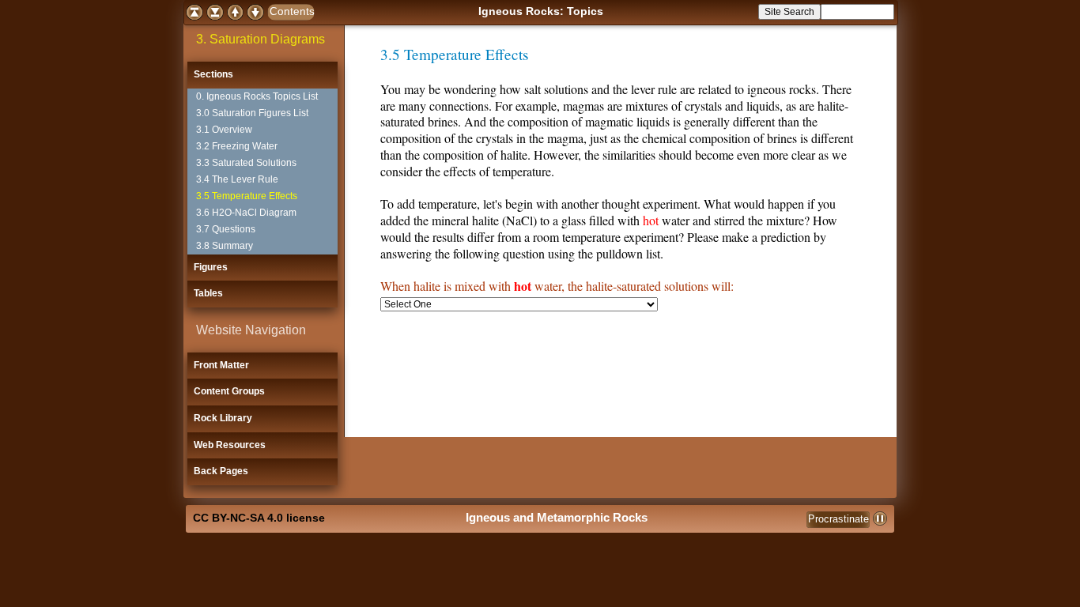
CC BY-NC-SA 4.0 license (259, 517)
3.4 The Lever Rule (237, 179)
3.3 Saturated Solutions (246, 162)
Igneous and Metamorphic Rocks (557, 517)
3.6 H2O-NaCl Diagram (246, 212)
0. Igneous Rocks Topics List (257, 96)
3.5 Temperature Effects (246, 196)
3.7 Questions (225, 229)
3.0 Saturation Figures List (252, 113)
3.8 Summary (224, 245)
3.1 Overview (224, 129)
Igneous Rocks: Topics (540, 11)
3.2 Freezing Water (237, 146)
